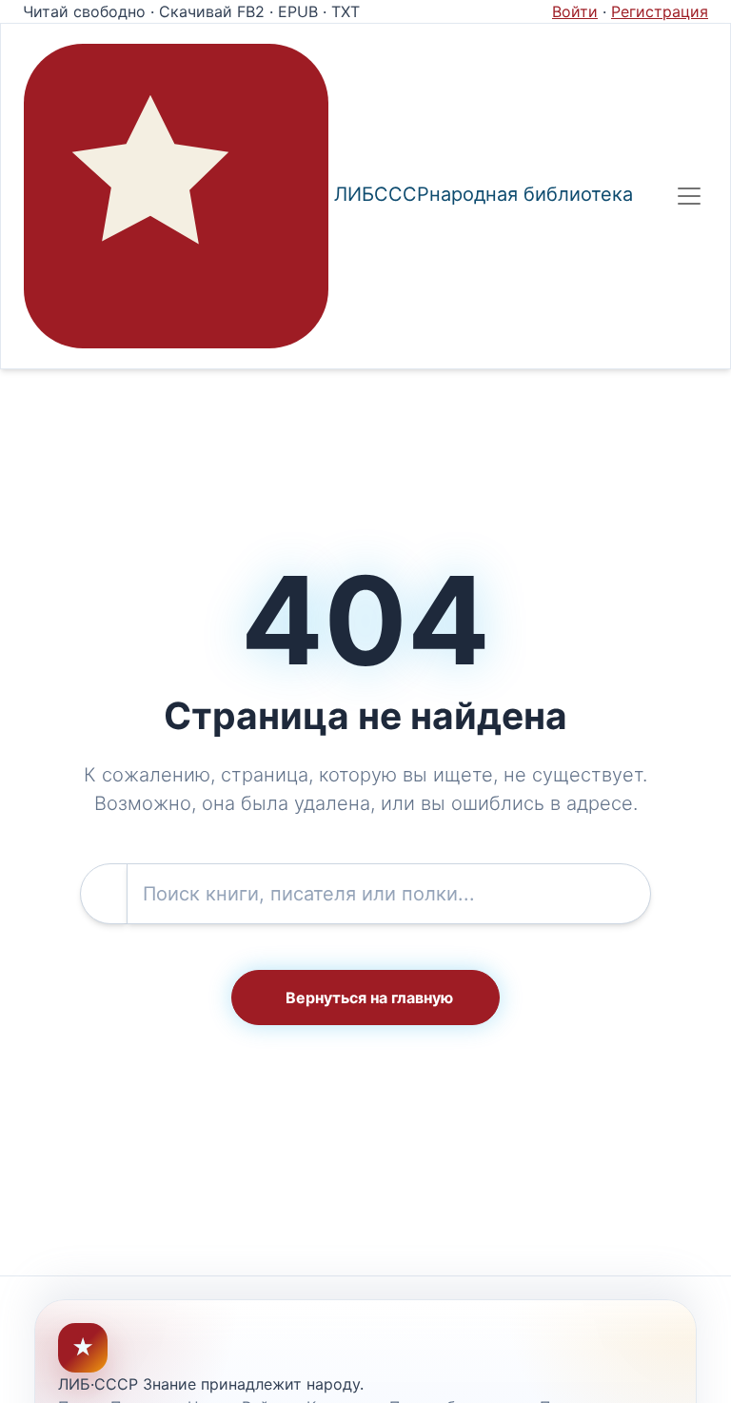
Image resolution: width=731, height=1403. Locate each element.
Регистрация (659, 11)
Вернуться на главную (369, 997)
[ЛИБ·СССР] (176, 196)
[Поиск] (615, 196)
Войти (575, 11)
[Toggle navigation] (689, 196)
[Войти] (647, 196)
